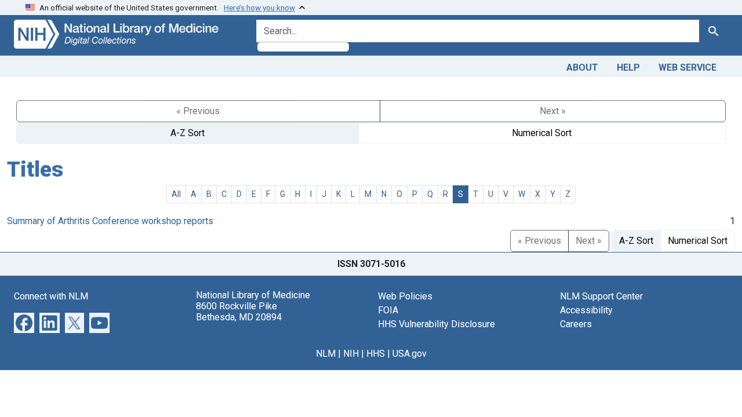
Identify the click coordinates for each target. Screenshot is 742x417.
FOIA (388, 310)
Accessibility (586, 310)
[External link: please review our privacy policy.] (24, 321)
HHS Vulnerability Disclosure (436, 324)
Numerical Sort (542, 132)
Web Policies (405, 296)
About (582, 67)
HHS (375, 353)
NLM (326, 353)
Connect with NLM (51, 296)
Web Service (687, 67)
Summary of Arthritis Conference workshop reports (110, 220)
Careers (576, 324)
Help (628, 67)
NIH (351, 353)
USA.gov (409, 353)
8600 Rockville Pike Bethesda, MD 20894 (239, 312)
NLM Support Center (601, 296)
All (176, 194)
